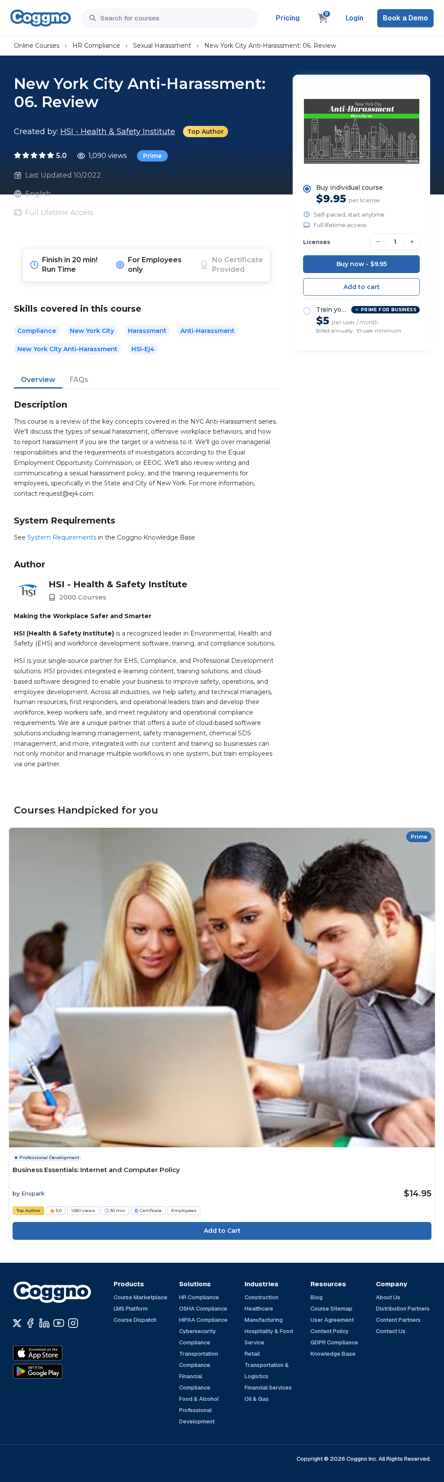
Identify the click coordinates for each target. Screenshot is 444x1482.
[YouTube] (58, 1323)
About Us (388, 1297)
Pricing (288, 18)
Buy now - (361, 264)
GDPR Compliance (334, 1342)
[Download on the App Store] (56, 1353)
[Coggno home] (40, 18)
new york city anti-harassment (67, 349)
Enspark (33, 1193)
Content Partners (398, 1320)
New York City (92, 331)
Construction (261, 1297)
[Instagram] (73, 1323)
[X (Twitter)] (17, 1323)
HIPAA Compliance (203, 1320)
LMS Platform (131, 1308)
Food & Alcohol (199, 1399)
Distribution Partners (403, 1308)
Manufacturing (264, 1320)
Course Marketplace (140, 1297)
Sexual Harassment (162, 45)
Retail (252, 1353)
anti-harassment (207, 331)
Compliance (36, 331)
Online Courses (36, 45)
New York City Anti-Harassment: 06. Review (270, 45)
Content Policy (329, 1331)
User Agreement (332, 1320)
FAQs (78, 379)
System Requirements (61, 537)
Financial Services (268, 1387)
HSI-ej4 (142, 349)
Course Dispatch (135, 1320)
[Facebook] (30, 1323)
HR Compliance (96, 45)
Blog (316, 1297)
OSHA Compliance (203, 1308)
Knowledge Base (333, 1353)
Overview (38, 379)
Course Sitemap (331, 1308)
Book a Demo (405, 18)
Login (354, 18)
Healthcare (259, 1308)
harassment (147, 331)
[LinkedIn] (44, 1323)
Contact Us (390, 1331)
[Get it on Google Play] (56, 1371)
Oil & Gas (257, 1399)
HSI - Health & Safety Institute (117, 131)
